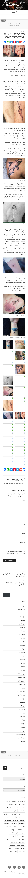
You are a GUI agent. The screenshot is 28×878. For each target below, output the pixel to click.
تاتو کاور (21, 483)
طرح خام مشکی (20, 835)
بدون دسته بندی (20, 609)
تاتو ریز (16, 807)
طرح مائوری (22, 730)
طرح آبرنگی (22, 616)
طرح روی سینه (15, 481)
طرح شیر (23, 698)
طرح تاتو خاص (20, 829)
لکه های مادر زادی (13, 142)
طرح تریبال (22, 652)
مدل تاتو (12, 845)
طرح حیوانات (22, 663)
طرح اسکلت (22, 631)
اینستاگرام (13, 290)
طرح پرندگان (22, 641)
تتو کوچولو (6, 823)
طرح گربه (23, 720)
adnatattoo (21, 801)
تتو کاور (16, 483)
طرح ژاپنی (14, 839)
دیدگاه (23, 500)
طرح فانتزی (22, 709)
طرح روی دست (7, 479)
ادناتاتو (8, 801)
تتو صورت (15, 820)
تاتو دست (10, 804)
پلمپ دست (21, 851)
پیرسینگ (22, 613)
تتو (19, 483)
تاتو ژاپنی (6, 814)
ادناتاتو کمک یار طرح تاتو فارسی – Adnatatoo (15, 3)
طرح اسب (22, 627)
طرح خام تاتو (15, 832)
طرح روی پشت (12, 479)
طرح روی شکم (21, 688)
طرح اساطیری (21, 623)
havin (19, 31)
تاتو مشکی (21, 814)
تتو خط (12, 817)
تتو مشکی (21, 823)
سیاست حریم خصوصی (19, 872)
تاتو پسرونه (14, 814)
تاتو (16, 804)
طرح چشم (22, 659)
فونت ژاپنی (14, 842)
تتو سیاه (22, 820)
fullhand (14, 801)
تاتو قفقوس (21, 810)
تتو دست (6, 817)
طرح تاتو (21, 479)
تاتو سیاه (9, 807)
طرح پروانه (22, 645)
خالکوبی (15, 826)
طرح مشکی (21, 839)
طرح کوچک (22, 716)
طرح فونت (22, 713)
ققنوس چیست (20, 845)
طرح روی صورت (21, 691)
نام (24, 524)
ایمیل (23, 533)
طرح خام (22, 832)
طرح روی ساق (20, 481)
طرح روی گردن (21, 695)
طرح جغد (23, 656)
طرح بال (23, 638)
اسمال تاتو (21, 804)
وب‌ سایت (22, 542)
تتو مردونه (8, 820)
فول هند (7, 839)
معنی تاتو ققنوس (19, 848)
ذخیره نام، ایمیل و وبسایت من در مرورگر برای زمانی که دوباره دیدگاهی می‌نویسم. (15, 553)
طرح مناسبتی (21, 738)
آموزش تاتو (22, 606)
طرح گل (23, 727)
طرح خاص (22, 666)
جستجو (6, 594)
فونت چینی (21, 842)
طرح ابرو (23, 620)
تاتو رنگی (22, 807)
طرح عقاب (22, 705)
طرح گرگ (23, 723)
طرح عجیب (22, 702)
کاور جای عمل (12, 483)
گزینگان (13, 12)
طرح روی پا (18, 479)
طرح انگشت (22, 634)
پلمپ (9, 848)
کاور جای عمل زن (7, 483)
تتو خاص (18, 817)
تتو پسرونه (14, 823)
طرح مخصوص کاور (20, 734)
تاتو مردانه (13, 810)
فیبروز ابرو (22, 741)
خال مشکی (21, 826)
